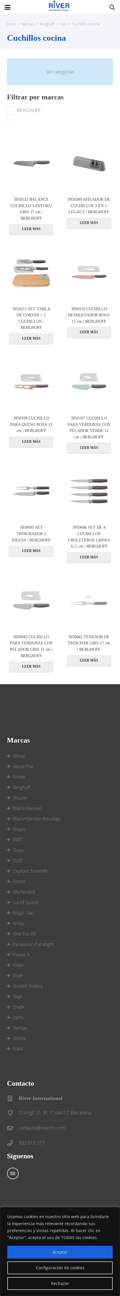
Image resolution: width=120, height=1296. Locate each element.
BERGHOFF (28, 110)
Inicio (11, 23)
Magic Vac (23, 913)
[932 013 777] (13, 1143)
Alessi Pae (23, 766)
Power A (21, 954)
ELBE (18, 860)
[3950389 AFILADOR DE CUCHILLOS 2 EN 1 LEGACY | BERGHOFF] (88, 163)
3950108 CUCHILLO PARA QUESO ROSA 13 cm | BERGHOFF (31, 424)
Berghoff (47, 23)
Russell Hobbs (28, 986)
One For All (24, 934)
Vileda (19, 1038)
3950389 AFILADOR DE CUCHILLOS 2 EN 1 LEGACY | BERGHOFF (89, 205)
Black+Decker (27, 808)
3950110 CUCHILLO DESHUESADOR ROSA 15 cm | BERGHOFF (89, 315)
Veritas (20, 1028)
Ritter (18, 965)
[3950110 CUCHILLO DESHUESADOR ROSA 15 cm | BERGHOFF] (88, 272)
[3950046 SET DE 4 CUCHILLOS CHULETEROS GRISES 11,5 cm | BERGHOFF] (88, 491)
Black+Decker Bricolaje (37, 818)
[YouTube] (13, 1173)
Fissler (19, 881)
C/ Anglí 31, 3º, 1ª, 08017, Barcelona (55, 1112)
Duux (18, 850)
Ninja (18, 923)
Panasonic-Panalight (33, 944)
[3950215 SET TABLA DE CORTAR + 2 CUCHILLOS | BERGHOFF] (31, 272)
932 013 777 (32, 1143)
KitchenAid (24, 892)
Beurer (20, 798)
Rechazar (60, 1283)
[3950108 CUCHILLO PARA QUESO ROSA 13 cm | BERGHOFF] (31, 381)
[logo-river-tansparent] (60, 7)
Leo (63, 23)
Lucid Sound (26, 902)
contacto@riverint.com (42, 1128)
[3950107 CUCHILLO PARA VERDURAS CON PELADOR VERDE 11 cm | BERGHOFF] (88, 381)
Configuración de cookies (60, 1267)
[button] (7, 7)
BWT (17, 839)
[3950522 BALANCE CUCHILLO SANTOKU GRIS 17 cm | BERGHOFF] (31, 163)
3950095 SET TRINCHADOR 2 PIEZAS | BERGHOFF (31, 533)
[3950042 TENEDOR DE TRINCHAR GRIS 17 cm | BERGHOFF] (88, 600)
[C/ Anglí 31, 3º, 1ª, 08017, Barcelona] (13, 1113)
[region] (60, 1251)
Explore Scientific (31, 871)
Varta (18, 1017)
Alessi (19, 756)
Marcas (28, 23)
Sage (18, 996)
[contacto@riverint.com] (13, 1128)
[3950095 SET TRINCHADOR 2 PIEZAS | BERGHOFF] (31, 491)
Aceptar (60, 1252)
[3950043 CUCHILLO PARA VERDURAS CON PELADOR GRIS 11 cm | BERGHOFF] (31, 600)
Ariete (19, 777)
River (18, 975)
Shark (18, 1007)
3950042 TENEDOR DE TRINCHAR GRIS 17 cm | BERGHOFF (89, 643)
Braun (19, 829)
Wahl (18, 1049)
